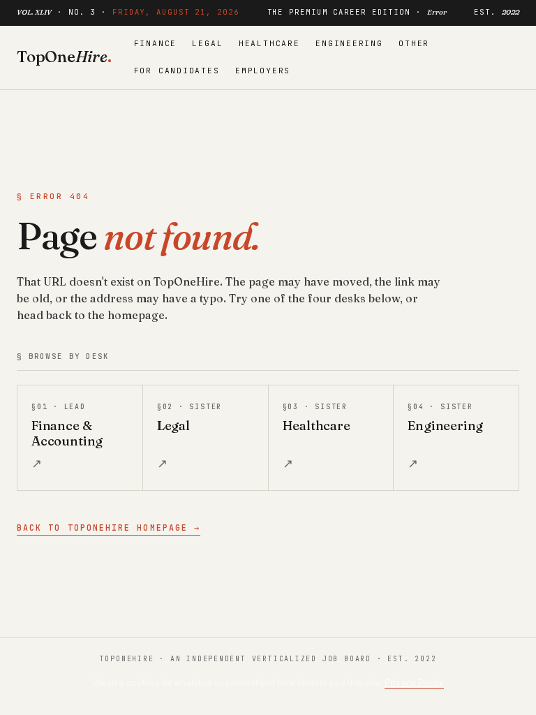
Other (414, 43)
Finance (155, 43)
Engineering (349, 43)
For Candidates (177, 70)
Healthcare (269, 43)
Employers (262, 70)
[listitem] (79, 437)
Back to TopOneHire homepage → (108, 527)
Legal (207, 43)
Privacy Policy (414, 682)
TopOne (64, 56)
